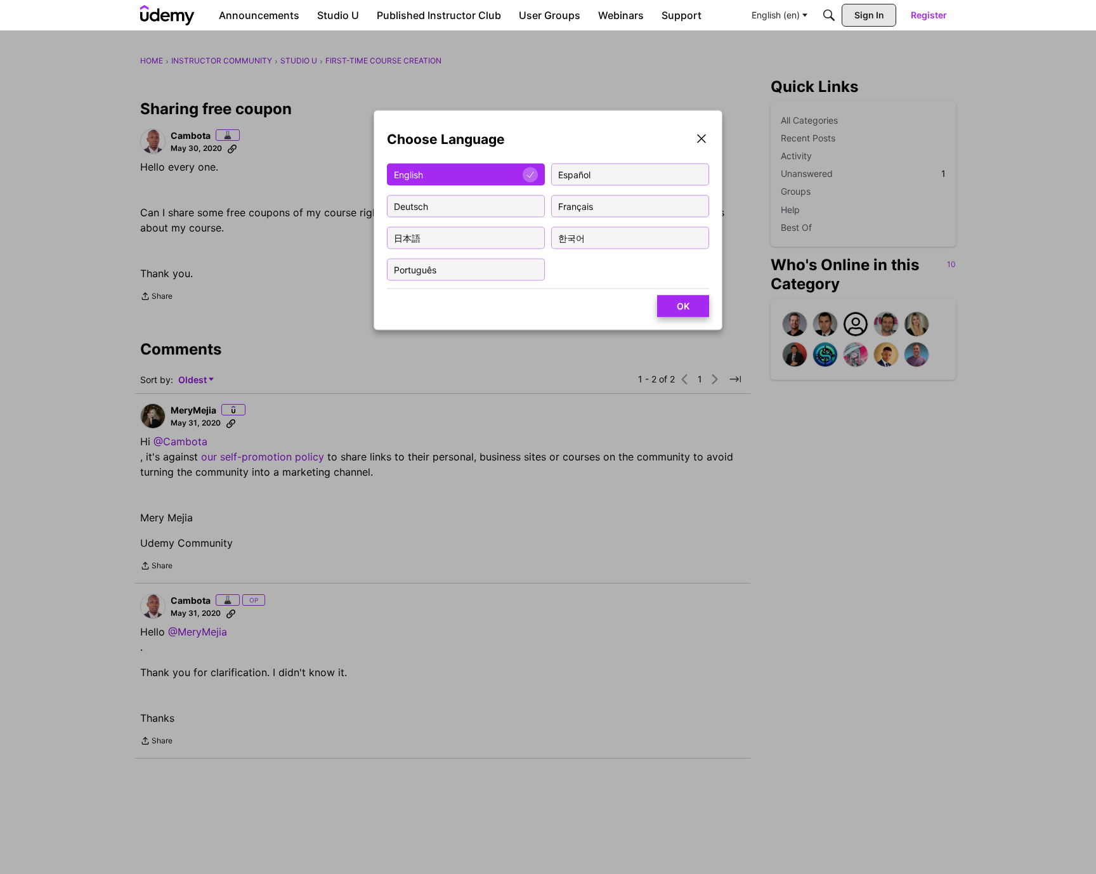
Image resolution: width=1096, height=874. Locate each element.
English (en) (776, 15)
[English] (167, 15)
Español (574, 174)
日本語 (407, 237)
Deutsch (411, 205)
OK (683, 306)
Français (575, 205)
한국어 (571, 237)
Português (415, 269)
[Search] (829, 15)
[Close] (701, 139)
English (408, 174)
